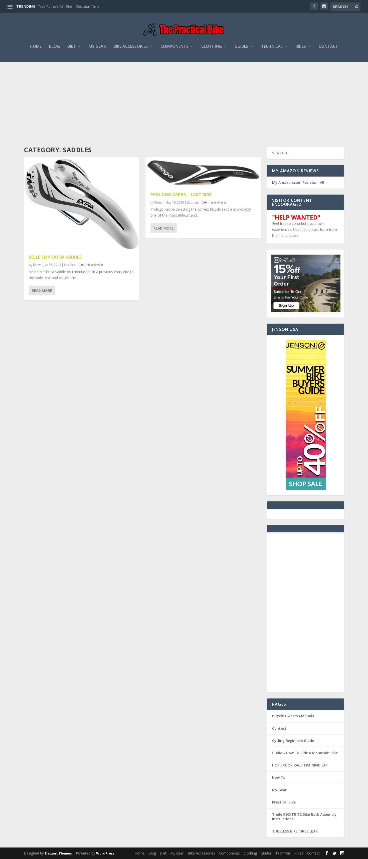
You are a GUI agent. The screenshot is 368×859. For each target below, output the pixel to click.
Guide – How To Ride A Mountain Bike (305, 752)
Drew (37, 265)
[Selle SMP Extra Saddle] (81, 203)
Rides (300, 46)
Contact (328, 46)
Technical (272, 46)
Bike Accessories (130, 46)
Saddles (69, 265)
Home (36, 46)
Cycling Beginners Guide (293, 740)
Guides (241, 46)
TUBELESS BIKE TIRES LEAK (295, 831)
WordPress (105, 853)
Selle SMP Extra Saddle (55, 257)
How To (278, 777)
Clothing (211, 46)
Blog (54, 46)
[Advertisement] (184, 99)
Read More (42, 290)
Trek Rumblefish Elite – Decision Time (68, 6)
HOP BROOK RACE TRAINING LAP (299, 765)
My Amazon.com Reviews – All (298, 182)
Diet (71, 46)
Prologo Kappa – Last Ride (181, 194)
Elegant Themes (58, 853)
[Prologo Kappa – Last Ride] (203, 172)
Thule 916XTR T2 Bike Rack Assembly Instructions (304, 816)
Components (174, 46)
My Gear (97, 46)
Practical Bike (284, 802)
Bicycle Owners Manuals (293, 715)
